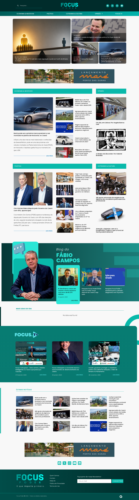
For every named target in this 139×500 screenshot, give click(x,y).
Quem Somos (54, 475)
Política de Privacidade (57, 483)
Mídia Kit (52, 481)
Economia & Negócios (25, 14)
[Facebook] (107, 5)
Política (50, 14)
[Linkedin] (79, 463)
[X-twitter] (112, 5)
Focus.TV (118, 14)
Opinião (98, 14)
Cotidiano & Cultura (74, 14)
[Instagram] (117, 5)
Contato (52, 478)
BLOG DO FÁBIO (21, 57)
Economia (105, 56)
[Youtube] (121, 5)
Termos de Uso (55, 486)
